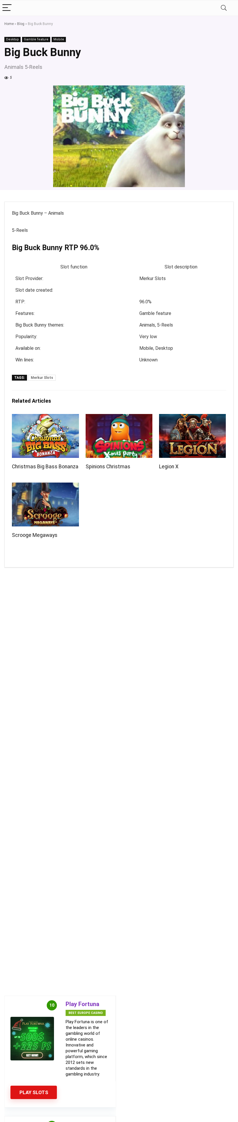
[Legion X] (192, 418)
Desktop (12, 39)
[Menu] (7, 8)
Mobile (58, 39)
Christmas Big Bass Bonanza (45, 466)
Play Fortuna (82, 1004)
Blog (20, 24)
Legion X (168, 466)
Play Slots (33, 1092)
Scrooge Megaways (34, 535)
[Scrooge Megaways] (45, 486)
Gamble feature (36, 39)
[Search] (224, 8)
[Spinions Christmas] (119, 418)
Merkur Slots (42, 378)
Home (9, 24)
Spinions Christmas (108, 466)
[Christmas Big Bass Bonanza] (45, 418)
